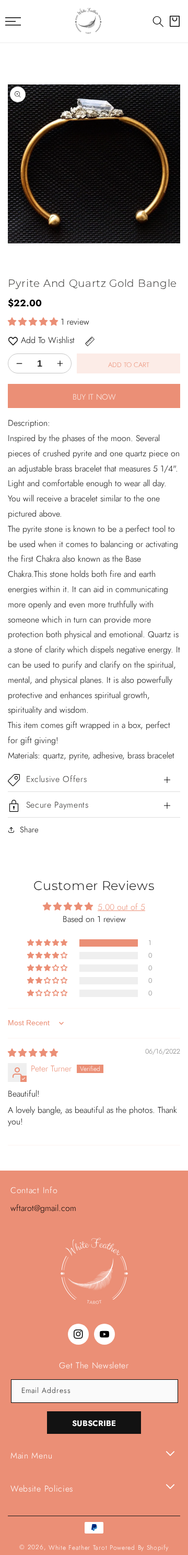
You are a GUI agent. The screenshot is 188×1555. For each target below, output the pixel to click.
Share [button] (29, 829)
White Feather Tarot (78, 1547)
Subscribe (94, 1423)
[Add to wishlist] (13, 340)
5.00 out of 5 (121, 907)
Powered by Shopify (139, 1547)
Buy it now (94, 397)
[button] (158, 21)
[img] (33, 1053)
